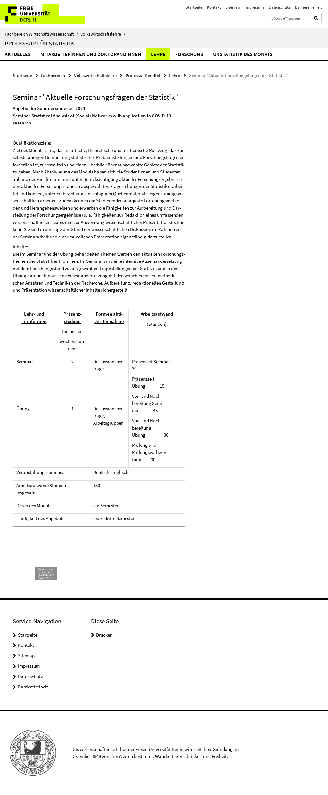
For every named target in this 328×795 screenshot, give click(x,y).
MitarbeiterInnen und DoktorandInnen (90, 54)
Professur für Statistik (39, 43)
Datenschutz (279, 7)
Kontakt (214, 7)
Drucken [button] (104, 635)
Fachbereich (53, 75)
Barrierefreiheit (308, 7)
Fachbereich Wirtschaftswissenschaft (41, 34)
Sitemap (233, 7)
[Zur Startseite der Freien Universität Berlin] (42, 14)
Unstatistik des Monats (243, 54)
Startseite (194, 7)
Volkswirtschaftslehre (102, 34)
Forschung (189, 54)
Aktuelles (18, 54)
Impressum (254, 7)
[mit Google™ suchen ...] (316, 18)
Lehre (158, 54)
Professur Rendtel (143, 75)
